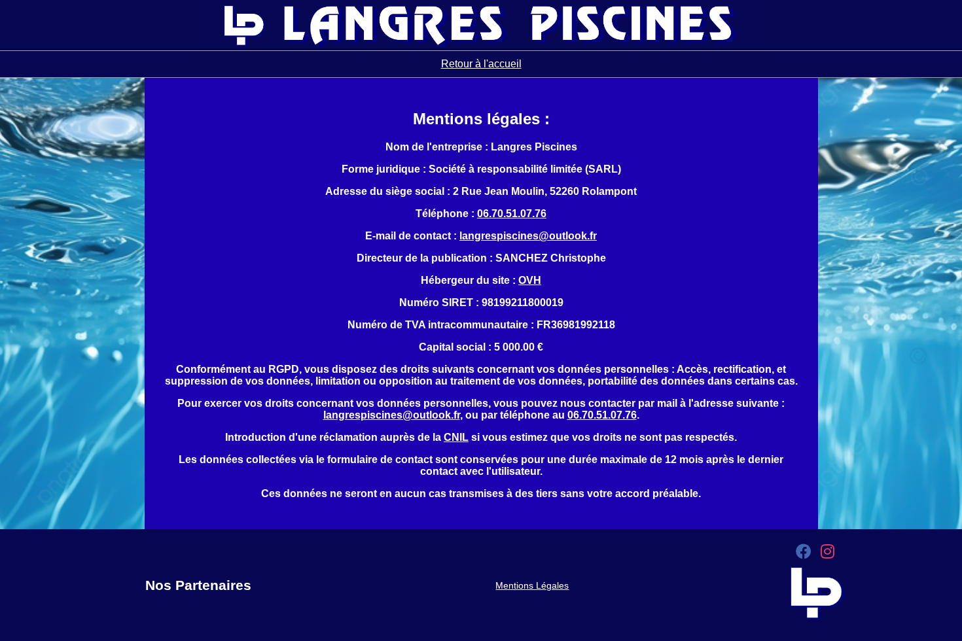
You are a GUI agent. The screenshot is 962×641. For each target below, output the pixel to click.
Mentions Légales (532, 585)
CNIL (456, 437)
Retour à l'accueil (481, 63)
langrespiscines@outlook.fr (528, 235)
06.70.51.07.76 (511, 213)
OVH (529, 280)
